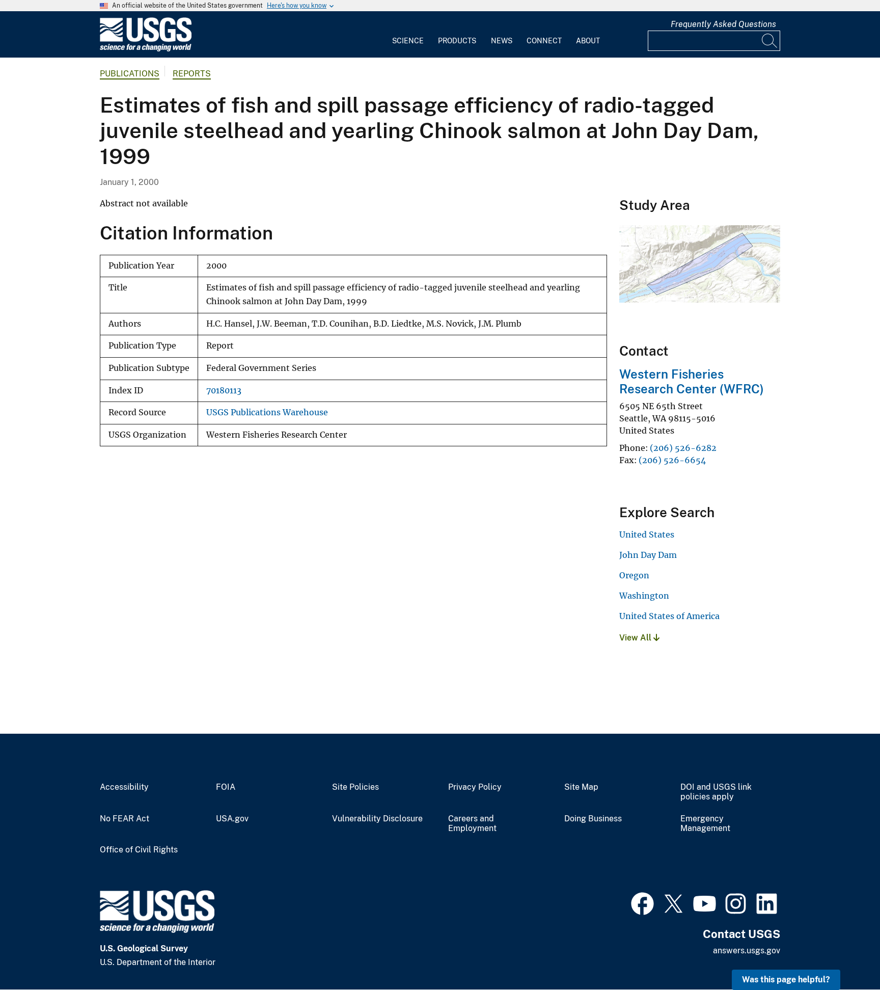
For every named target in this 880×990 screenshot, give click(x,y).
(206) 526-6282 (683, 448)
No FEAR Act (124, 818)
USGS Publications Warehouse (267, 412)
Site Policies (355, 787)
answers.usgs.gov (746, 950)
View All (636, 638)
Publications (129, 73)
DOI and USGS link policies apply (716, 792)
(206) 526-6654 (672, 460)
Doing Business (593, 818)
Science (408, 41)
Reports (192, 73)
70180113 (223, 390)
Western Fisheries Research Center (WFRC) (691, 381)
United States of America (669, 616)
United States (646, 534)
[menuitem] (408, 34)
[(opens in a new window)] (642, 902)
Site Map (581, 787)
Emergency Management (705, 823)
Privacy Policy (475, 787)
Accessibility (124, 787)
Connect (544, 41)
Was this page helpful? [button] (786, 979)
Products (457, 41)
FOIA (225, 787)
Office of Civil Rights (139, 849)
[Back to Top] (843, 953)
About (588, 41)
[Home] (145, 49)
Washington (644, 596)
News (501, 41)
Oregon (634, 575)
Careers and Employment (472, 823)
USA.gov (232, 818)
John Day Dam (648, 555)
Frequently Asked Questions (723, 24)
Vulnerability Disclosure (377, 818)
